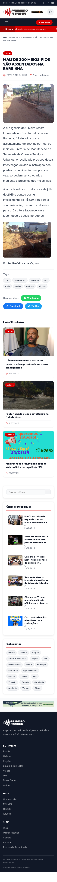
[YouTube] (52, 3)
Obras (8, 53)
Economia (13, 670)
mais (7, 286)
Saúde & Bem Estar (17, 658)
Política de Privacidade (15, 847)
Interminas (25, 867)
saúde (29, 664)
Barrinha (35, 280)
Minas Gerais (14, 664)
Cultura (24, 676)
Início (5, 37)
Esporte (25, 682)
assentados (19, 280)
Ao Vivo (45, 22)
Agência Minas (30, 670)
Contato (7, 809)
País (35, 676)
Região (35, 652)
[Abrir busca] (50, 12)
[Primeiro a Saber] (15, 12)
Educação (41, 664)
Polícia (11, 652)
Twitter (35, 306)
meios (18, 286)
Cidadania (39, 682)
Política (11, 676)
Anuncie (7, 813)
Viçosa (42, 286)
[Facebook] (43, 3)
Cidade (23, 652)
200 (7, 280)
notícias (30, 286)
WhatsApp (33, 298)
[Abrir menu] (6, 22)
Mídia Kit (7, 804)
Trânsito (12, 682)
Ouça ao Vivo (10, 799)
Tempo (25, 688)
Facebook (15, 306)
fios (46, 280)
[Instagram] (48, 3)
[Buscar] (48, 492)
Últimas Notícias (11, 832)
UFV (46, 658)
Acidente (12, 688)
